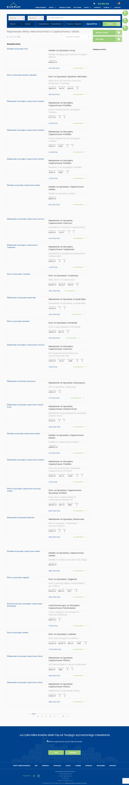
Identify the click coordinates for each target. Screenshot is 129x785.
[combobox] (16, 18)
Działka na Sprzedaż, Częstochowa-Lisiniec (66, 188)
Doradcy (97, 7)
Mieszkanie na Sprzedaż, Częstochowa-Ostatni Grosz (63, 407)
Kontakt (117, 7)
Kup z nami (77, 7)
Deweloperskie (40, 7)
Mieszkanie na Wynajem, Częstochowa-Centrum (61, 347)
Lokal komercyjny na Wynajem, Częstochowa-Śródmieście (64, 606)
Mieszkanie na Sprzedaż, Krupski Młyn (67, 299)
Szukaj (110, 24)
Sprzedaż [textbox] (13, 18)
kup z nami (99, 39)
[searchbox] (86, 18)
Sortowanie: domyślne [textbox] (73, 37)
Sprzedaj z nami (65, 7)
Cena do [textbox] (27, 24)
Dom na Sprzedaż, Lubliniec (62, 634)
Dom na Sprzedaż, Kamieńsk (63, 322)
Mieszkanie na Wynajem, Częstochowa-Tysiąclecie (61, 248)
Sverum (106, 7)
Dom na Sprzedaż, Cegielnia (63, 579)
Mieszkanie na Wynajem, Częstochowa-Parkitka (61, 104)
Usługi (86, 7)
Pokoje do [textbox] (78, 24)
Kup (56, 753)
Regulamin (101, 766)
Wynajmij (57, 766)
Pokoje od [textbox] (70, 24)
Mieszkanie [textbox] (32, 18)
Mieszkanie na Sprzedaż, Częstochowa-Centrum (61, 222)
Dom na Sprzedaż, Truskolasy (63, 275)
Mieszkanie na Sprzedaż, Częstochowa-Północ (61, 659)
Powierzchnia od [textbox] (43, 24)
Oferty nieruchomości (21, 766)
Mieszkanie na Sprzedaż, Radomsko (66, 519)
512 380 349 (103, 3)
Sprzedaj (72, 753)
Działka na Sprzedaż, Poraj (62, 50)
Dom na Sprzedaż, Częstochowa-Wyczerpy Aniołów (65, 491)
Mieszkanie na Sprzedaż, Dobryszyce (67, 382)
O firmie (78, 766)
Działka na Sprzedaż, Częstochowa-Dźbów (66, 436)
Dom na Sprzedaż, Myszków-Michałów (68, 76)
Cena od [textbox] (12, 24)
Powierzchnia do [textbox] (56, 24)
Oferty (51, 7)
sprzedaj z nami (102, 33)
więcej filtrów (91, 24)
